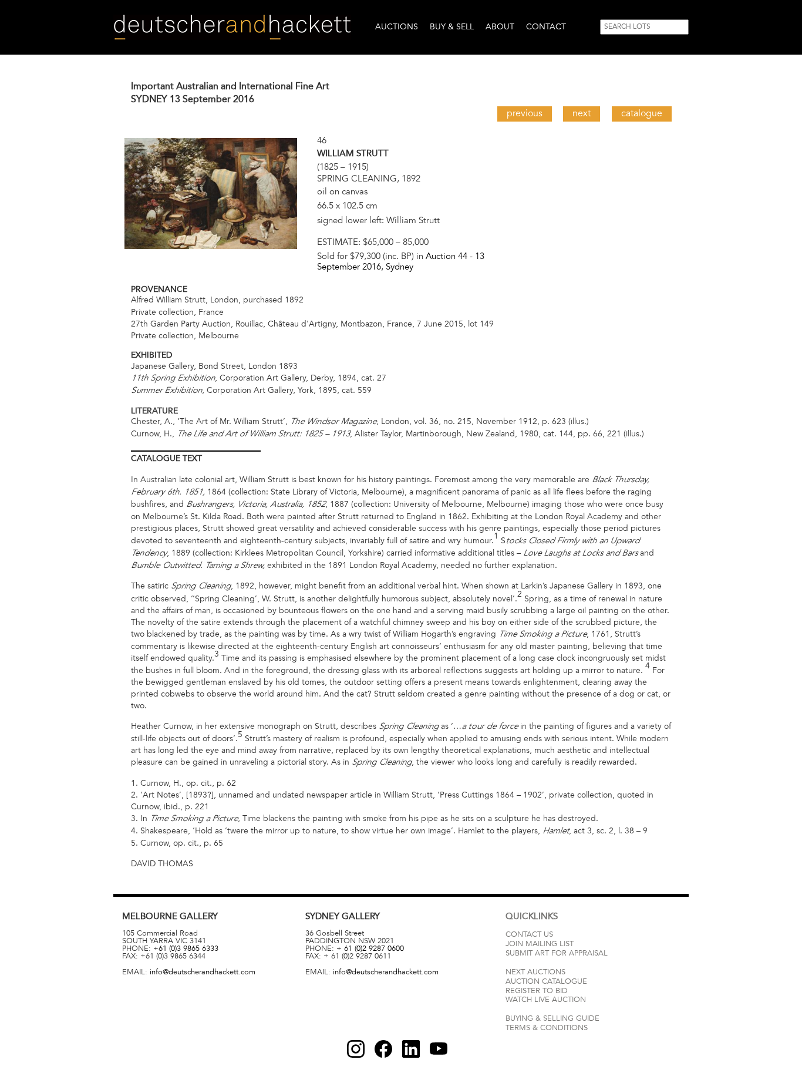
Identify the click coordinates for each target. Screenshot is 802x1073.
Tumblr (411, 1049)
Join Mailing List (540, 943)
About (500, 27)
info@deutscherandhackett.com (202, 972)
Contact (546, 27)
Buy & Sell (452, 27)
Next (581, 113)
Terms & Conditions (547, 1027)
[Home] (232, 27)
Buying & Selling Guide (552, 1018)
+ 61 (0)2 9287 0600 (370, 948)
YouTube (438, 1049)
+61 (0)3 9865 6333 (185, 948)
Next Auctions (535, 972)
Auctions (396, 27)
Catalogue (641, 113)
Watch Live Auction (546, 999)
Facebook (383, 1049)
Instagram (356, 1049)
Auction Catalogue (546, 981)
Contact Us (529, 934)
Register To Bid (537, 990)
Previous (524, 113)
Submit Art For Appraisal (557, 953)
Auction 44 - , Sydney (400, 261)
